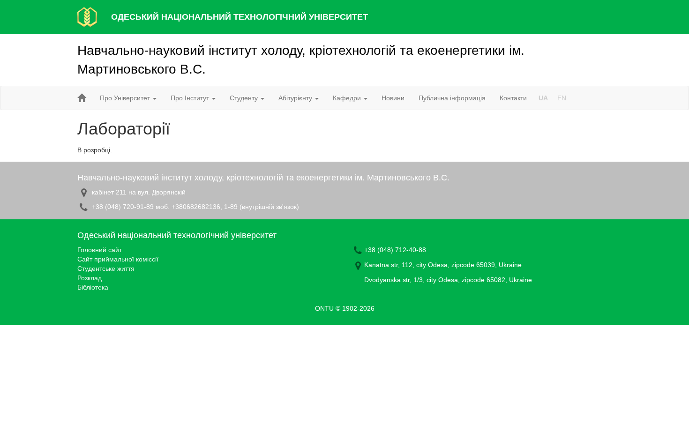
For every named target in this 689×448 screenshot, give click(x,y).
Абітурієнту (296, 98)
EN (561, 98)
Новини (393, 98)
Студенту (245, 98)
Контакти (513, 98)
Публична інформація (452, 98)
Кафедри (348, 98)
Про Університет (126, 98)
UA (543, 98)
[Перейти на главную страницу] (81, 98)
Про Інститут (191, 98)
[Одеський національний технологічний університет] (87, 16)
